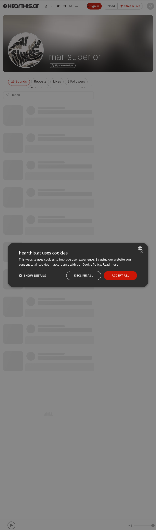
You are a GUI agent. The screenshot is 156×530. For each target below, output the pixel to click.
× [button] (141, 251)
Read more (110, 264)
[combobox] (140, 248)
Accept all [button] (120, 275)
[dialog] (78, 265)
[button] (32, 275)
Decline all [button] (83, 275)
